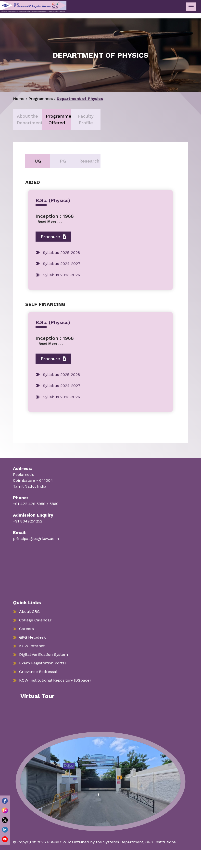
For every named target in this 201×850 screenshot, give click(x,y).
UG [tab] (38, 161)
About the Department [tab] (29, 119)
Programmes (40, 98)
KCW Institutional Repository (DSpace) (55, 680)
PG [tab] (63, 161)
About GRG (29, 611)
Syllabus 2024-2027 (61, 263)
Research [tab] (89, 161)
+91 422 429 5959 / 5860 (36, 503)
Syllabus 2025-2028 (61, 252)
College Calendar (35, 620)
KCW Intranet (32, 646)
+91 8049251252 (27, 521)
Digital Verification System (43, 654)
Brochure (51, 236)
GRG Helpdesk (32, 637)
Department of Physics (80, 98)
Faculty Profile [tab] (86, 119)
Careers (26, 628)
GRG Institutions (160, 842)
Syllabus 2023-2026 (61, 275)
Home (19, 98)
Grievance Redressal (38, 671)
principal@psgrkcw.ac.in (36, 538)
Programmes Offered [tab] (58, 119)
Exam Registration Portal (42, 663)
